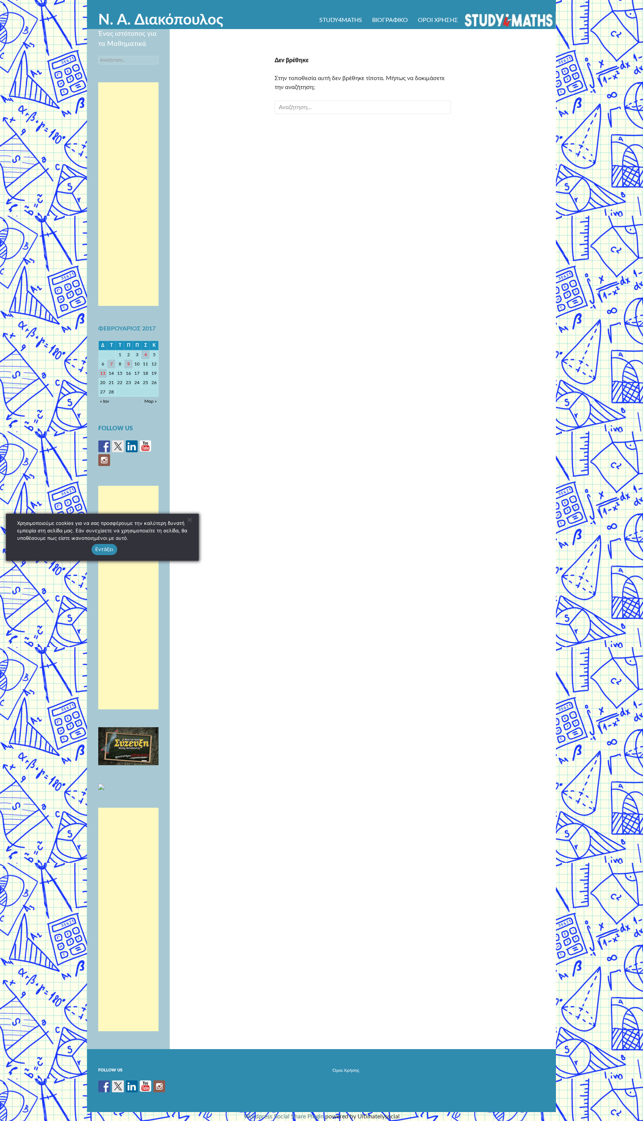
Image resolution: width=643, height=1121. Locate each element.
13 (102, 373)
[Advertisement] (128, 194)
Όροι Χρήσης (438, 20)
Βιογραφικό (390, 20)
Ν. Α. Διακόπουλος (160, 20)
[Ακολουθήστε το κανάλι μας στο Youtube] (145, 446)
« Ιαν (104, 401)
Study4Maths (340, 20)
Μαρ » (150, 401)
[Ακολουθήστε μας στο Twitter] (118, 446)
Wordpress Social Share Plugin (284, 1117)
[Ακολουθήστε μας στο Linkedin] (132, 446)
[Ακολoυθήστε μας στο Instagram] (104, 460)
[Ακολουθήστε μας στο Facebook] (104, 446)
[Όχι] (189, 519)
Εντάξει (104, 549)
